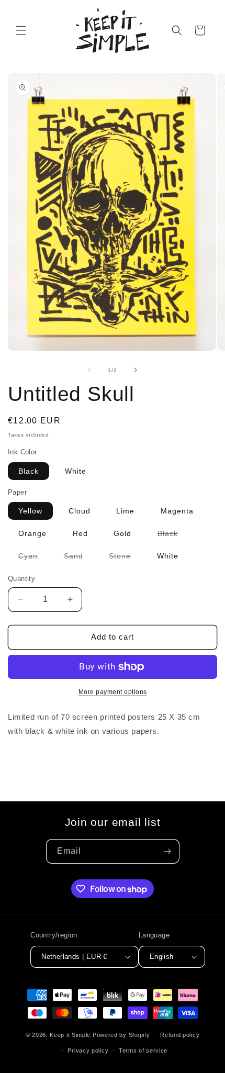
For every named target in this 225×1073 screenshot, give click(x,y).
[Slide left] (89, 370)
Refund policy (179, 1035)
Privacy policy (88, 1050)
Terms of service (143, 1050)
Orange (32, 533)
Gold (122, 533)
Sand (79, 558)
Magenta (177, 511)
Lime (125, 511)
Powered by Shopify (121, 1035)
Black (28, 471)
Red (80, 533)
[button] (20, 30)
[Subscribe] (167, 851)
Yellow (30, 511)
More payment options (112, 692)
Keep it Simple (70, 1035)
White (75, 471)
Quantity (21, 579)
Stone (125, 558)
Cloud (80, 511)
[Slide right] (135, 370)
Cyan (33, 558)
